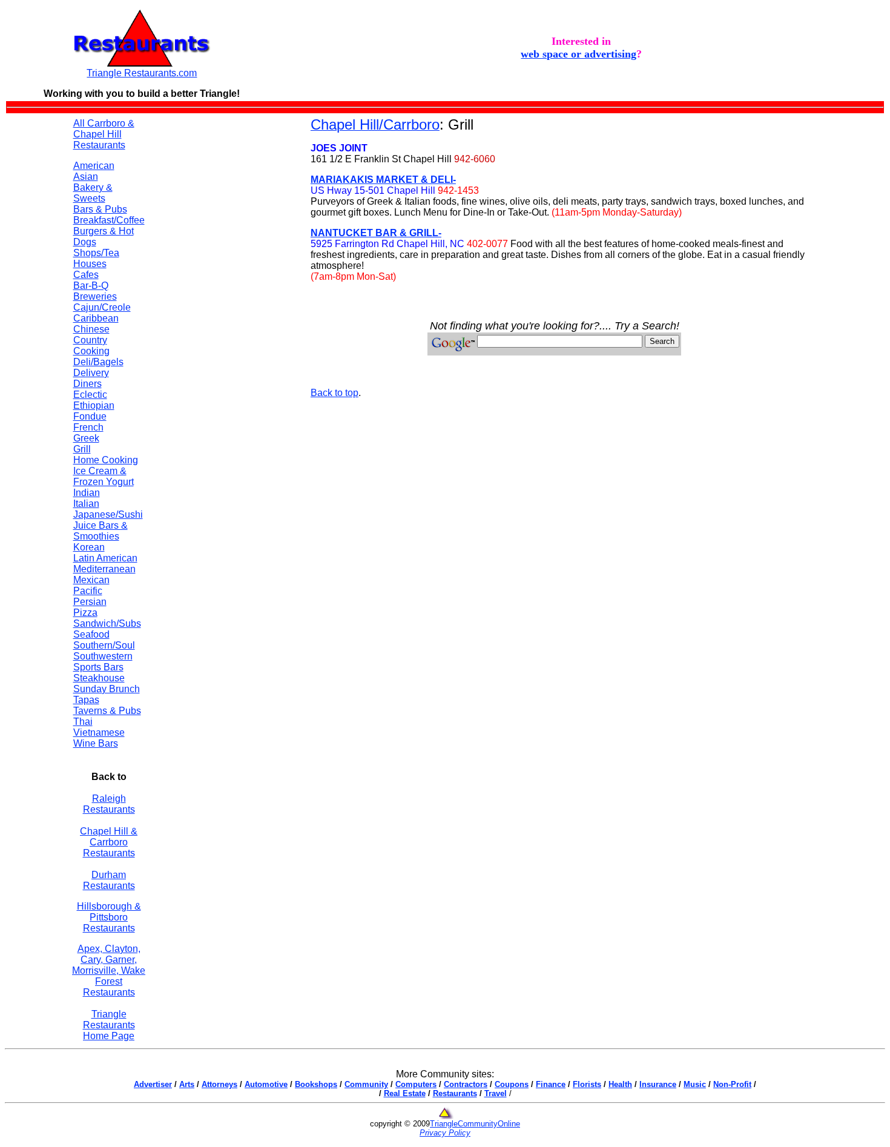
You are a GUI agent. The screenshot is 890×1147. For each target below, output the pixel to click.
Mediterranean (104, 569)
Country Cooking (91, 345)
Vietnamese (99, 732)
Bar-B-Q (90, 285)
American (93, 165)
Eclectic (90, 394)
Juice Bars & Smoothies (100, 530)
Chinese (91, 329)
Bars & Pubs (100, 209)
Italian (86, 503)
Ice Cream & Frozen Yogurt (103, 476)
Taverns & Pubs (107, 711)
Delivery (91, 373)
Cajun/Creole (102, 307)
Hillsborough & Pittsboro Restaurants (109, 917)
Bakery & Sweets (93, 192)
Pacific (87, 591)
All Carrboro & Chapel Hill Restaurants (103, 134)
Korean (89, 547)
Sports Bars (98, 667)
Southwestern (103, 656)
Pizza (85, 612)
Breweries (95, 296)
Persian (90, 602)
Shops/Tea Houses (96, 258)
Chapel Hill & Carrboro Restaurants (108, 842)
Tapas (86, 700)
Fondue (90, 416)
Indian (86, 493)
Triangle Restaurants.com (142, 73)
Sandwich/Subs (107, 623)
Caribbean (96, 318)
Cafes (86, 274)
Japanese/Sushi (108, 514)
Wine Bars (95, 743)
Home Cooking (105, 460)
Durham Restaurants (109, 880)
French (88, 427)
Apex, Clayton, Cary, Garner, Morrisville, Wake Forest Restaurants (108, 970)
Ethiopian (93, 405)
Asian (85, 176)
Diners (87, 383)
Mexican (91, 580)
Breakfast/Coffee (109, 220)
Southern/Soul (104, 645)
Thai (83, 721)
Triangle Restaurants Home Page (109, 1025)
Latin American (105, 558)
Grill (82, 449)
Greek (86, 438)
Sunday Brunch (106, 689)
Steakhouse (99, 678)
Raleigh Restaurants (109, 804)
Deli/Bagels (98, 362)
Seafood (91, 634)
